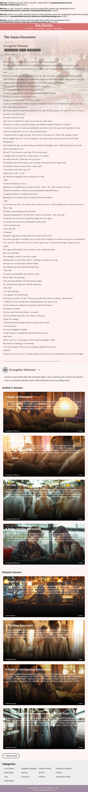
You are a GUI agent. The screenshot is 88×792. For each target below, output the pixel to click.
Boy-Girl (49, 28)
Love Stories (29, 28)
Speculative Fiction (34, 50)
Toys (6, 777)
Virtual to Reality (45, 768)
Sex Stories (40, 790)
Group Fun (25, 777)
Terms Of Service (47, 788)
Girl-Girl (42, 773)
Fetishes (42, 777)
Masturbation (58, 28)
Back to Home (11, 756)
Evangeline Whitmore (16, 46)
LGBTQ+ (59, 773)
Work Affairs (40, 28)
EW (5, 370)
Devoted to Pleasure (63, 768)
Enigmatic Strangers (11, 50)
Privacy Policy (34, 788)
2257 (57, 788)
